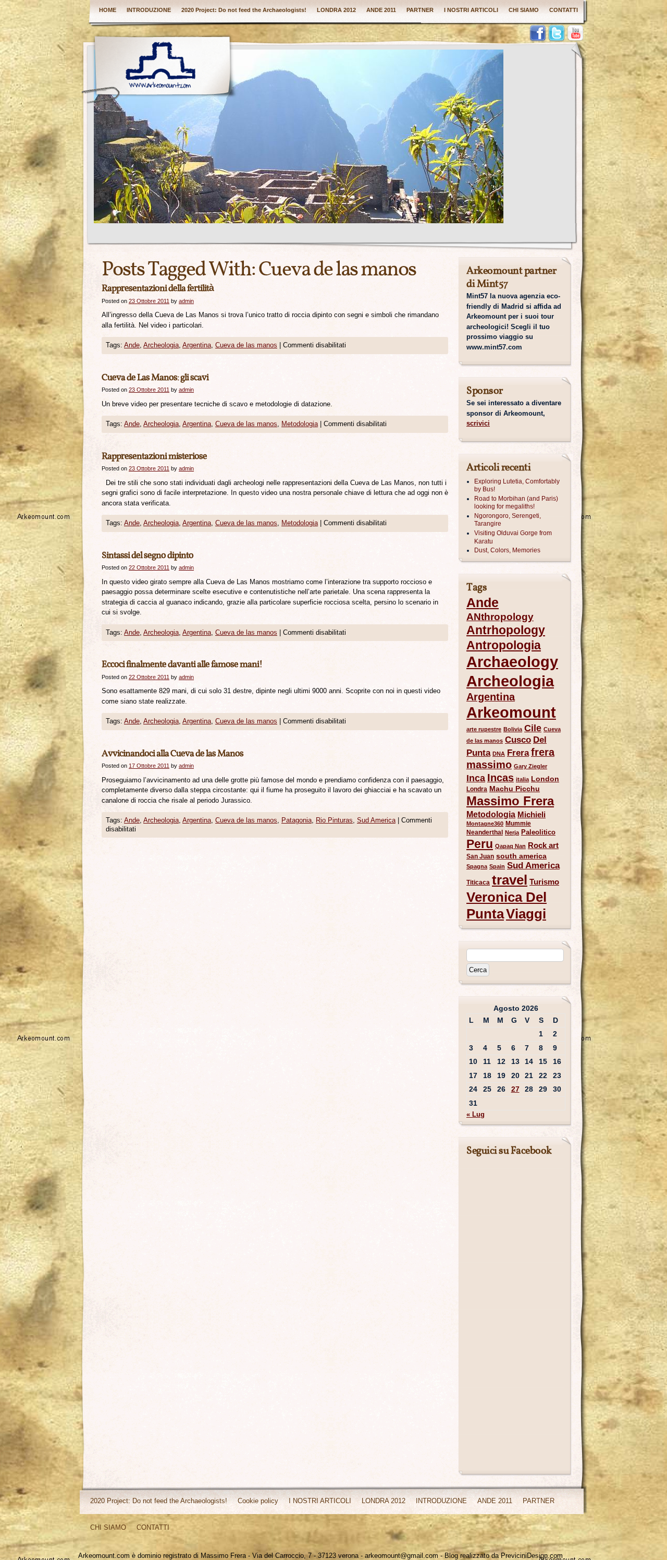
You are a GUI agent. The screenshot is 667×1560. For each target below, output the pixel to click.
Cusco (518, 740)
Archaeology (512, 662)
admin (186, 301)
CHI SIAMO (524, 10)
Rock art (543, 845)
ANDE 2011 (381, 10)
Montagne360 (484, 823)
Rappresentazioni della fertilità (158, 288)
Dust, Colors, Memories (507, 550)
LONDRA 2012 (336, 10)
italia (522, 779)
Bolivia (512, 729)
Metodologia (299, 424)
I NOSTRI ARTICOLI (471, 10)
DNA (498, 754)
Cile (532, 728)
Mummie (518, 823)
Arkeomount (511, 712)
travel (509, 880)
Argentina (196, 345)
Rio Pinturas (334, 820)
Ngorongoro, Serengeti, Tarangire (507, 520)
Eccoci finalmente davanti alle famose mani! (182, 664)
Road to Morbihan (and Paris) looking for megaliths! (516, 503)
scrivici (478, 423)
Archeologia (161, 345)
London (545, 779)
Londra (476, 789)
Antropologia (503, 645)
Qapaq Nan (510, 846)
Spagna (476, 866)
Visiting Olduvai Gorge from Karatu (513, 537)
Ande (132, 345)
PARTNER (420, 10)
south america (521, 856)
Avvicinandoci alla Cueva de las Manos (172, 753)
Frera (518, 752)
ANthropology (500, 616)
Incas (500, 777)
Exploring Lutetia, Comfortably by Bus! (517, 485)
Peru (479, 844)
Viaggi (526, 913)
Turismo (544, 881)
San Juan (480, 856)
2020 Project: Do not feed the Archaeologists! (243, 10)
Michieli (531, 815)
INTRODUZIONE (149, 10)
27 (515, 1089)
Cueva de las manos (246, 345)
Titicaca (478, 882)
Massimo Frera (510, 801)
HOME (107, 10)
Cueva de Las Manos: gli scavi (155, 377)
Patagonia (296, 820)
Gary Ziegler (530, 766)
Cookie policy (258, 1501)
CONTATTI (563, 10)
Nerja (512, 832)
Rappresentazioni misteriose (154, 456)
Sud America (376, 820)
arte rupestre (483, 729)
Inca (475, 778)
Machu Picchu (514, 789)
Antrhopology (505, 630)
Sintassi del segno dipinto (147, 555)
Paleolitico (538, 832)
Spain (497, 866)
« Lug (475, 1114)
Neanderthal (484, 832)
